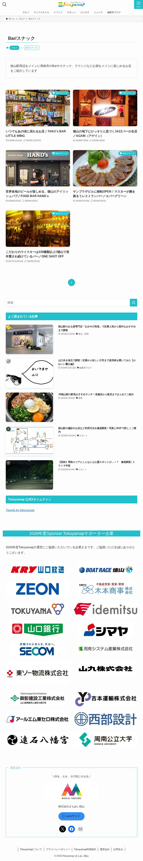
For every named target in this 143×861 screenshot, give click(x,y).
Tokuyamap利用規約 (85, 849)
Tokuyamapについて (31, 849)
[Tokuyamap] (71, 4)
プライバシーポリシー (58, 849)
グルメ (14, 48)
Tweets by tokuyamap (20, 510)
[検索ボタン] (4, 4)
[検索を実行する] (133, 303)
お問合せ (118, 849)
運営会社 (105, 849)
